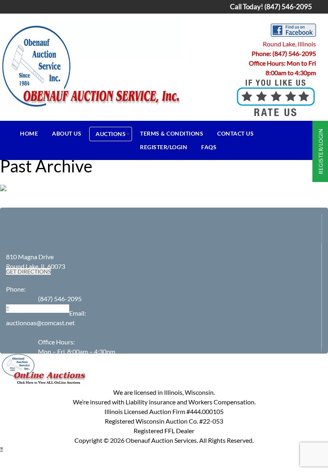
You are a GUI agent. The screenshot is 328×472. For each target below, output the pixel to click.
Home (29, 133)
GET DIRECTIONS (28, 271)
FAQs (208, 147)
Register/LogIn (163, 147)
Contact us (235, 133)
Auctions (111, 133)
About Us (66, 133)
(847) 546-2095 (294, 53)
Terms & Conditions (171, 133)
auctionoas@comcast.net (40, 322)
